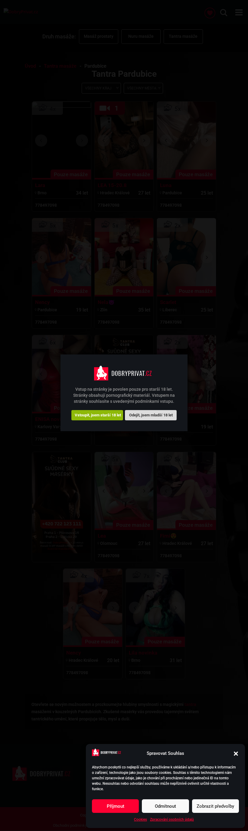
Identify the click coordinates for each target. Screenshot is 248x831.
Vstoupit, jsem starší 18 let (98, 415)
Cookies (140, 819)
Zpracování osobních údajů (172, 819)
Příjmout (115, 806)
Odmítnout (165, 806)
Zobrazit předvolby (215, 806)
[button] (236, 754)
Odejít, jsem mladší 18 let (151, 415)
